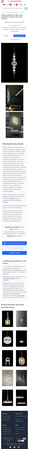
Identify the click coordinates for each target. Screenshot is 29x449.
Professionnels (5, 427)
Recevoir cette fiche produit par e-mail (14, 243)
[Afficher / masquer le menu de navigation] (2, 2)
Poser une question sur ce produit (14, 248)
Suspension (22, 12)
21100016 (11, 198)
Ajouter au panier (20, 35)
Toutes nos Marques (6, 431)
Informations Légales (20, 427)
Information (18, 419)
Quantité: (5, 35)
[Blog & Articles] (20, 4)
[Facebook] (10, 447)
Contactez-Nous (6, 418)
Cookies (17, 433)
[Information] (24, 4)
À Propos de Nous (6, 416)
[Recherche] (26, 8)
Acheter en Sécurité (7, 433)
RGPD (16, 431)
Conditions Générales (20, 429)
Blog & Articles (5, 420)
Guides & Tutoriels (19, 421)
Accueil (3, 12)
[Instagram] (14, 447)
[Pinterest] (18, 447)
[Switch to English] (4, 4)
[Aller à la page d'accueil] (14, 2)
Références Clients (6, 429)
